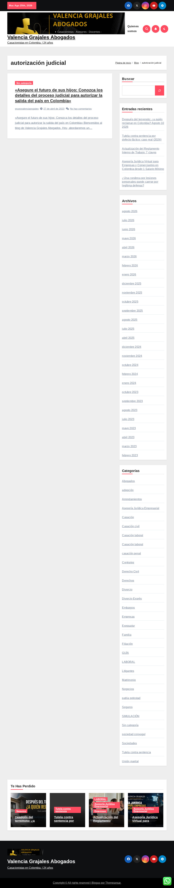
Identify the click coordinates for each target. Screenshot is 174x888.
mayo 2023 (129, 428)
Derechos (128, 580)
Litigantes (128, 670)
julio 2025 (128, 328)
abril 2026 (128, 247)
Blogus (96, 882)
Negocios (128, 689)
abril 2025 (128, 337)
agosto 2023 (129, 410)
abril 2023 (128, 437)
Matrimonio (129, 680)
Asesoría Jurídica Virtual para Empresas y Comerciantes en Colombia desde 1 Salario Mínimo (143, 165)
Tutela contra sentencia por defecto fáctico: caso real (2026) (65, 823)
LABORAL (128, 661)
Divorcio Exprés (132, 598)
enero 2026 (129, 274)
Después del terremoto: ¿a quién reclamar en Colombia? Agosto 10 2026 (143, 123)
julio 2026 (128, 220)
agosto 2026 (129, 211)
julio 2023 (128, 419)
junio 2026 (128, 229)
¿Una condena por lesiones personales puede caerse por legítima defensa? (140, 182)
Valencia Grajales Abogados (41, 37)
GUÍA (125, 652)
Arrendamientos (132, 499)
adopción (128, 490)
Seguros (127, 707)
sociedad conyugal (133, 734)
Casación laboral (132, 535)
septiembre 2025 (132, 310)
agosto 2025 (129, 319)
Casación (128, 517)
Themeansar (112, 882)
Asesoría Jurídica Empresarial (140, 508)
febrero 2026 (130, 265)
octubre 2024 (130, 364)
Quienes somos (133, 29)
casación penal (131, 553)
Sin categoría (24, 83)
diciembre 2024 (131, 346)
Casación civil (131, 526)
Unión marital (130, 761)
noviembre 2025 (132, 292)
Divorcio (127, 589)
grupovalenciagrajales (27, 108)
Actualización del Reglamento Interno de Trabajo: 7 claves (105, 823)
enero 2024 (129, 383)
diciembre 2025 (131, 283)
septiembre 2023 (132, 401)
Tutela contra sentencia (136, 752)
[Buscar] (159, 90)
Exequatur (128, 625)
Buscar (128, 79)
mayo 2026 (129, 238)
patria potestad (131, 698)
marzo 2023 (129, 446)
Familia (126, 634)
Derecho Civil (130, 571)
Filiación (127, 643)
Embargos (128, 607)
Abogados (128, 481)
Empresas (128, 616)
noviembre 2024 (132, 355)
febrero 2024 (130, 374)
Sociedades (129, 743)
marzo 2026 (129, 256)
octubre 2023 (130, 392)
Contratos (128, 562)
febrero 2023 (130, 455)
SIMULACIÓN (130, 716)
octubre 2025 (130, 301)
